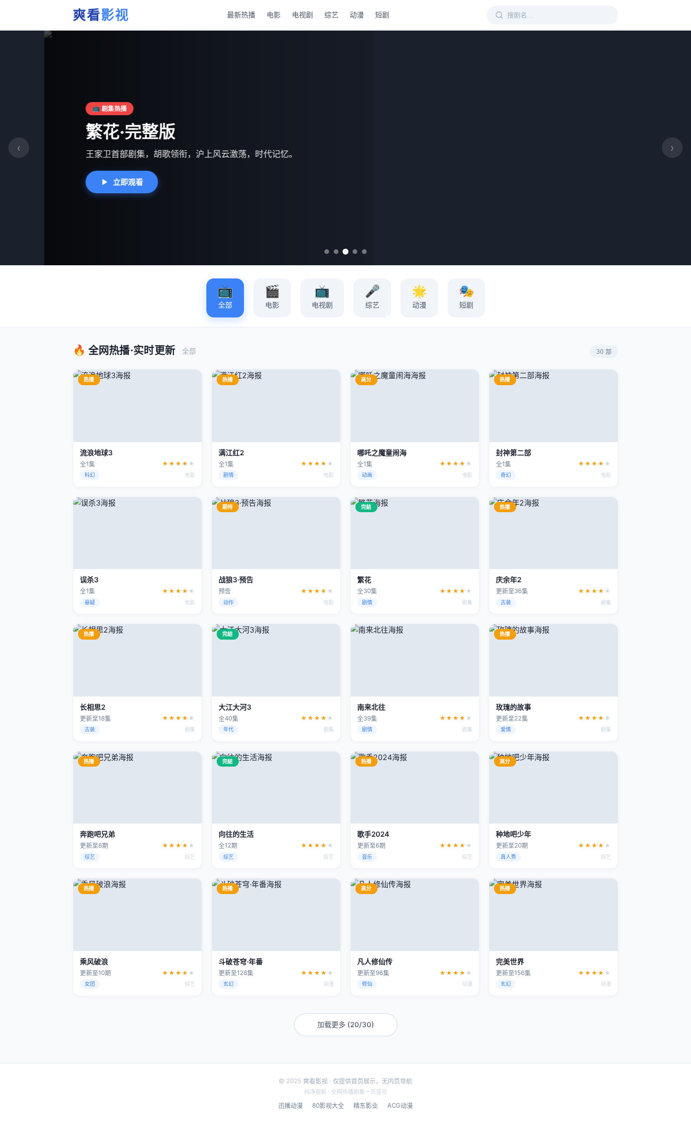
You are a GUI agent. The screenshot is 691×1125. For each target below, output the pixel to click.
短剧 (382, 14)
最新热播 (241, 14)
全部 (225, 296)
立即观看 (84, 182)
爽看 (101, 15)
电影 (274, 14)
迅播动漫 (290, 1105)
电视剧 (302, 14)
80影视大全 (328, 1105)
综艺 (331, 14)
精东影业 (365, 1105)
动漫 (357, 14)
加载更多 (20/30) (345, 1024)
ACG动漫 (400, 1105)
